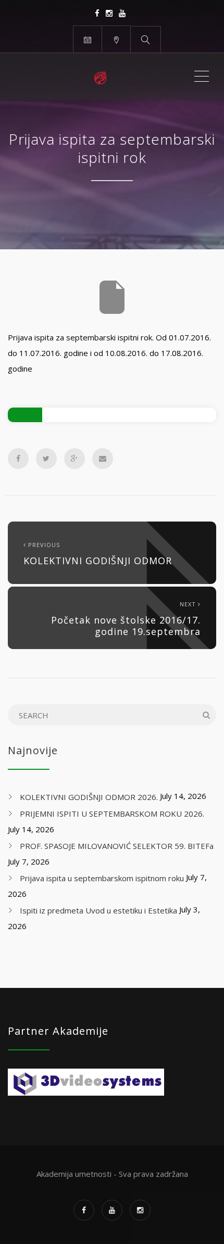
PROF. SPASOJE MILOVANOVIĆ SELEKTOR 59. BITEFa (117, 846)
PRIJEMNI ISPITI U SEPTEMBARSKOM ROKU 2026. (112, 813)
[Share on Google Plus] (74, 458)
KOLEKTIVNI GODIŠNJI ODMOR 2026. (89, 797)
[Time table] (87, 39)
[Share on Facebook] (18, 458)
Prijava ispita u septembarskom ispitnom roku (102, 878)
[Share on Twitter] (46, 458)
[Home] (100, 76)
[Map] (116, 39)
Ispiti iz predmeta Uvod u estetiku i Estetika (98, 910)
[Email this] (102, 458)
